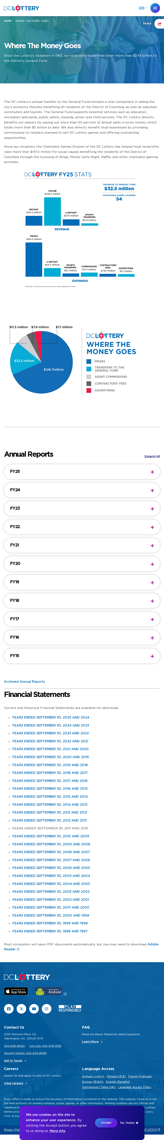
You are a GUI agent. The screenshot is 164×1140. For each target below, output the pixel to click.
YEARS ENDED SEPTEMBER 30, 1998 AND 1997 (50, 931)
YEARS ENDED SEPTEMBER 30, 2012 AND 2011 (49, 820)
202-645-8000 (14, 1046)
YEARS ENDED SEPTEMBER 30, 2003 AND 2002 (51, 891)
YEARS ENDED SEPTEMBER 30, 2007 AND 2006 (51, 860)
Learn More (90, 1041)
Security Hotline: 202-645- (21, 1053)
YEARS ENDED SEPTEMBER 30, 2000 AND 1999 (50, 915)
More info (57, 1131)
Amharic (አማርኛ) (93, 1076)
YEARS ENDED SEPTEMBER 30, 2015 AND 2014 (50, 796)
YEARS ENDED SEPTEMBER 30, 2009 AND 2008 (51, 844)
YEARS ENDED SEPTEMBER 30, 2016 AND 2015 (50, 788)
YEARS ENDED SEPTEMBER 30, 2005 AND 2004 (51, 876)
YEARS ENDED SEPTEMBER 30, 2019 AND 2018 (50, 765)
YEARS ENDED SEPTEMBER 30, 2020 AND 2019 (50, 757)
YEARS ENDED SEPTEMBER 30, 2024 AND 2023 (50, 725)
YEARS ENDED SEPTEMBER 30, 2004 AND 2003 (51, 884)
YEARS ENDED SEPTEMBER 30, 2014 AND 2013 (49, 804)
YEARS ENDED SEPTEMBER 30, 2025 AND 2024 (50, 717)
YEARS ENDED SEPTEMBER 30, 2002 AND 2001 (50, 899)
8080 (43, 1053)
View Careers (13, 1083)
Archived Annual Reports (24, 681)
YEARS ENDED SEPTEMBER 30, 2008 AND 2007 (51, 852)
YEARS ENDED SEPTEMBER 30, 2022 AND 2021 (50, 741)
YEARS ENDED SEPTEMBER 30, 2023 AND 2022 (50, 733)
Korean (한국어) (93, 1082)
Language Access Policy (134, 1087)
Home (7, 21)
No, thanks (127, 1123)
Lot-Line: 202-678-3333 (45, 1046)
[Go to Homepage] (21, 8)
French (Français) (140, 1076)
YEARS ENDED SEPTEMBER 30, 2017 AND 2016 (50, 781)
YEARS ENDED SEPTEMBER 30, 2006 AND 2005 (51, 868)
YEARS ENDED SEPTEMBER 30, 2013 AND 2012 (49, 812)
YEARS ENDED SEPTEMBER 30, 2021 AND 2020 (50, 749)
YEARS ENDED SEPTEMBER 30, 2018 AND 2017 (50, 773)
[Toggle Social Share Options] (159, 24)
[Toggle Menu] (155, 8)
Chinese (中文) (116, 1076)
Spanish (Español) (118, 1082)
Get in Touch (13, 1060)
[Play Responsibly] (70, 1009)
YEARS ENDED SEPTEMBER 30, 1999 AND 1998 (50, 923)
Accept (106, 1122)
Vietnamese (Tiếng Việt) (99, 1087)
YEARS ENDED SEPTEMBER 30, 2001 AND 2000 (50, 907)
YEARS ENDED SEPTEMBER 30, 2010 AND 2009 (50, 836)
